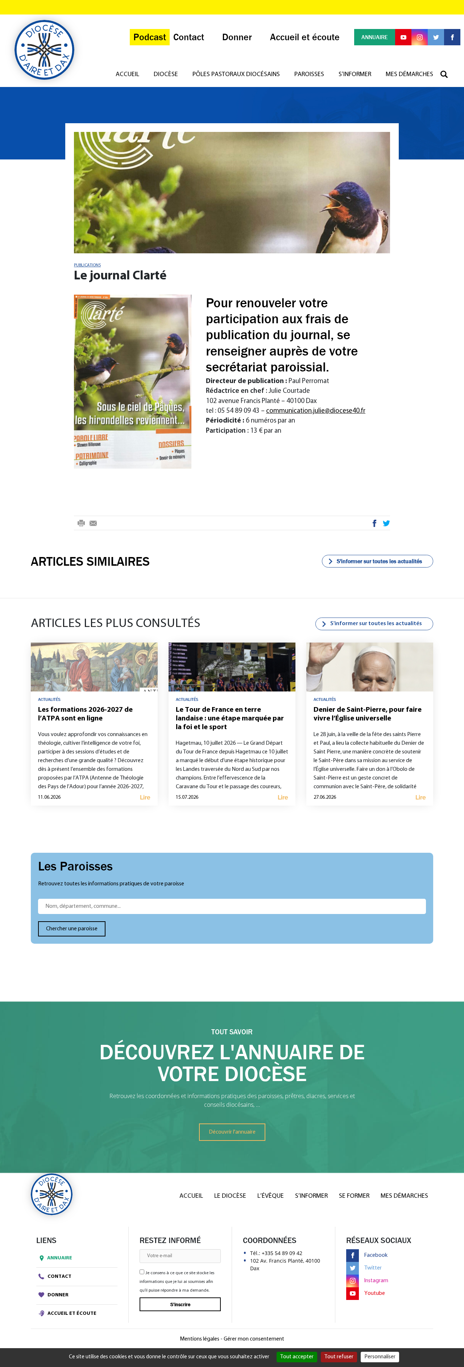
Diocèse (166, 74)
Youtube (374, 1293)
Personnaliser (379, 1357)
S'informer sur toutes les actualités (379, 561)
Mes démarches (409, 74)
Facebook (375, 524)
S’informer (355, 74)
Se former (354, 1196)
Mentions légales (199, 1339)
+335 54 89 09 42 (282, 1253)
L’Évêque (270, 1196)
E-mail (93, 524)
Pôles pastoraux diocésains (236, 74)
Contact (58, 1276)
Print (81, 524)
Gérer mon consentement (254, 1339)
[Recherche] (447, 75)
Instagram (376, 1281)
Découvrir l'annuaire (232, 1132)
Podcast (149, 37)
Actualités (49, 699)
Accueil (127, 74)
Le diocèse (230, 1196)
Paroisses (309, 74)
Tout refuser (338, 1357)
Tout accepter (297, 1357)
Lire (145, 797)
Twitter (386, 524)
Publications (87, 265)
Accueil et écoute (71, 1313)
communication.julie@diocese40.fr (315, 411)
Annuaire (59, 1258)
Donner (57, 1295)
